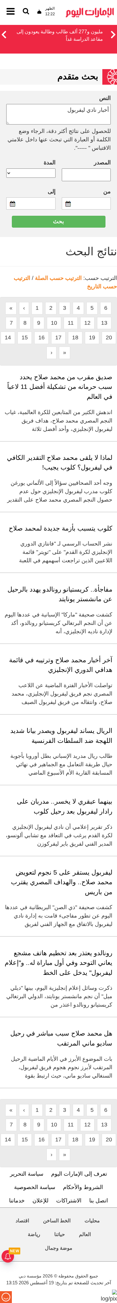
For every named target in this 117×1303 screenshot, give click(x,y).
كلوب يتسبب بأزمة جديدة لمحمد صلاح (60, 528)
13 (104, 323)
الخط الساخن (57, 1220)
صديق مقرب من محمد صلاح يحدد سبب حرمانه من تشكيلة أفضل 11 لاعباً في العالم (59, 386)
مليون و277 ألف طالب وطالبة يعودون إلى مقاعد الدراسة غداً (60, 35)
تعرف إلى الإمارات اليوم (79, 1174)
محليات (92, 1220)
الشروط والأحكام (83, 1187)
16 (41, 337)
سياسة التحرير (26, 1174)
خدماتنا (17, 1200)
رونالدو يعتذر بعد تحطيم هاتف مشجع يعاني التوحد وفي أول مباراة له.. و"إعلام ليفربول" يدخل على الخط (58, 962)
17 (58, 337)
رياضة (34, 1234)
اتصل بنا (98, 1200)
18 (75, 337)
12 (87, 323)
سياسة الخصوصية (34, 1187)
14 (8, 337)
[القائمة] (26, 11)
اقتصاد (22, 1220)
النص (105, 98)
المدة (50, 162)
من (107, 191)
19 (92, 337)
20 (109, 337)
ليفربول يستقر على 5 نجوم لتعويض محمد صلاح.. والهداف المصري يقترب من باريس (61, 882)
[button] (3, 33)
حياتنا (59, 1234)
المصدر (102, 162)
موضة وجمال (58, 1248)
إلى (52, 191)
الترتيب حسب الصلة (58, 278)
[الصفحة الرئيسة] (90, 9)
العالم (85, 1234)
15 (25, 337)
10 (54, 323)
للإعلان (40, 1200)
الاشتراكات (68, 1200)
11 (71, 323)
